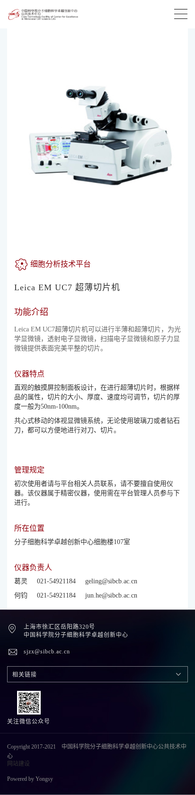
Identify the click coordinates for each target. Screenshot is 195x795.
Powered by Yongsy (30, 779)
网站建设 (18, 764)
